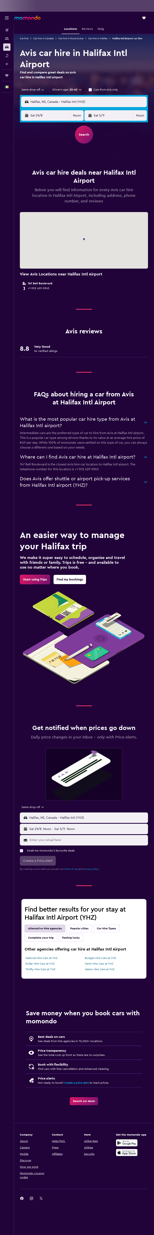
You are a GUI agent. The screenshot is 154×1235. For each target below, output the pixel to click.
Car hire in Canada (43, 38)
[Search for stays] (7, 39)
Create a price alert (76, 1082)
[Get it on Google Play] (127, 1142)
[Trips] (7, 75)
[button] (6, 17)
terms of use (71, 869)
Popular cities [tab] (79, 928)
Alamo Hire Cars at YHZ (99, 969)
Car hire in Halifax (97, 38)
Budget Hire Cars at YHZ (100, 958)
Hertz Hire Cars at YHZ (99, 963)
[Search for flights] (7, 30)
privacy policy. (91, 869)
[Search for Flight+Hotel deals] (7, 56)
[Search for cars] (7, 47)
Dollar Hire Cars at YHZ (40, 963)
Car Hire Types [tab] (106, 928)
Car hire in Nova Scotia (70, 38)
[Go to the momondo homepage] (27, 18)
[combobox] (33, 90)
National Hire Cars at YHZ (41, 958)
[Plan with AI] (7, 64)
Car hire (24, 38)
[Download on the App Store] (127, 1152)
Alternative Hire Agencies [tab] (45, 928)
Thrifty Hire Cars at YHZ (40, 969)
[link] (35, 579)
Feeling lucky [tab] (71, 937)
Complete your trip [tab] (41, 937)
